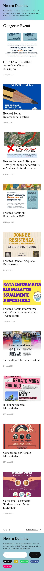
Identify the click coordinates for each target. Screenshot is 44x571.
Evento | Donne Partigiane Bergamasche (19, 262)
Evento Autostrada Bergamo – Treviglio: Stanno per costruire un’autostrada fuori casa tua (21, 165)
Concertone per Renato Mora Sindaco (17, 454)
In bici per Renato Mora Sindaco (14, 406)
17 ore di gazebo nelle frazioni (21, 360)
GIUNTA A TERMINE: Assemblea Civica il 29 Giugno (17, 65)
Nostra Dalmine (15, 5)
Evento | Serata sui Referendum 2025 (14, 214)
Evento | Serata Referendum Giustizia (16, 115)
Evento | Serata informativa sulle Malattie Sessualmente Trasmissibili (20, 312)
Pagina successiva (33, 529)
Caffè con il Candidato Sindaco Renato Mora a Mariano (16, 504)
